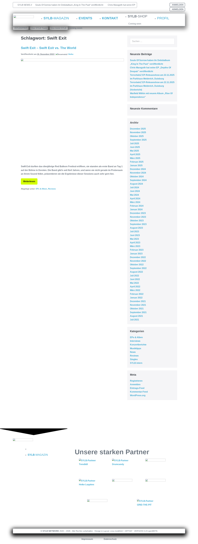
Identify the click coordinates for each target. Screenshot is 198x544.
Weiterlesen (29, 180)
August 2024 (136, 184)
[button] (21, 28)
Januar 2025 (136, 165)
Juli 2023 (134, 231)
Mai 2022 (134, 283)
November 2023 (138, 217)
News (133, 352)
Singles (134, 359)
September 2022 (138, 268)
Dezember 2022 (138, 257)
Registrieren (136, 381)
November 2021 (138, 305)
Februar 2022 (136, 294)
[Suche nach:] (152, 41)
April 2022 (135, 286)
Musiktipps (135, 348)
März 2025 (135, 158)
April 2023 (135, 242)
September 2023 (138, 224)
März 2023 (135, 246)
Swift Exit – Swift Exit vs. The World (48, 48)
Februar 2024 (136, 206)
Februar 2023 (136, 250)
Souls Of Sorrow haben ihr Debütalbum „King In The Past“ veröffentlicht (69, 5)
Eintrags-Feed (137, 388)
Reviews (52, 189)
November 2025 (138, 132)
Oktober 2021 (137, 308)
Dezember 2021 (138, 301)
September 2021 (138, 312)
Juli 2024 (134, 187)
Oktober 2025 (137, 136)
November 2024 (138, 173)
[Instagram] (153, 5)
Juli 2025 (134, 143)
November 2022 (138, 261)
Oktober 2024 (137, 176)
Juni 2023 (135, 235)
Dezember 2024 (138, 169)
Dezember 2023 (138, 213)
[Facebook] (144, 5)
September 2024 (138, 180)
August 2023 (136, 228)
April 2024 (135, 198)
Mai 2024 (134, 195)
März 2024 (135, 202)
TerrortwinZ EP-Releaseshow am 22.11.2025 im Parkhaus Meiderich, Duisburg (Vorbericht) (152, 86)
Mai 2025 (134, 151)
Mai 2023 (134, 239)
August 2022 (136, 272)
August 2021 (136, 316)
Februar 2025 (136, 162)
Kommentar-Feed (139, 392)
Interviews (135, 341)
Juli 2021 (134, 320)
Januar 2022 (136, 298)
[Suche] (171, 41)
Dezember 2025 (138, 129)
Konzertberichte (138, 344)
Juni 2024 (135, 191)
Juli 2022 (134, 275)
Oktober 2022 (137, 264)
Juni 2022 (135, 279)
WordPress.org (137, 395)
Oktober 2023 (137, 220)
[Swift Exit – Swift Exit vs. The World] (72, 110)
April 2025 (135, 154)
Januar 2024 (136, 209)
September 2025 (138, 140)
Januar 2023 (136, 253)
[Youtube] (162, 5)
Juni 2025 (135, 147)
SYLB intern (136, 363)
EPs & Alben (41, 189)
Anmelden (135, 384)
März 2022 (135, 290)
